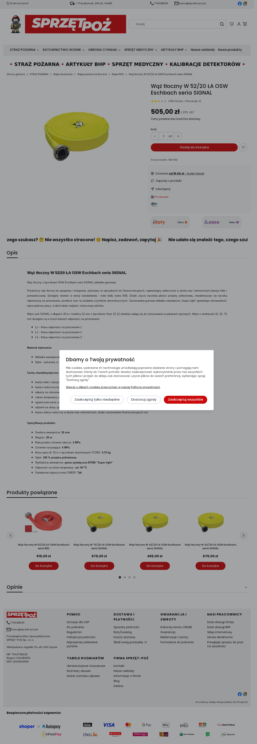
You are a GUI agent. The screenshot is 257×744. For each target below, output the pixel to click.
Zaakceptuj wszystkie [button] (185, 399)
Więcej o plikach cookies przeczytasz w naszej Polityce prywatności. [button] (113, 387)
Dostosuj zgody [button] (143, 399)
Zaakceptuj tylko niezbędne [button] (96, 399)
